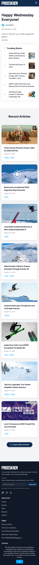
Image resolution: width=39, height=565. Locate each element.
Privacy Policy (7, 524)
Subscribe (32, 484)
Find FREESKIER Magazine (12, 538)
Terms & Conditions (9, 528)
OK (19, 561)
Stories (4, 505)
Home (4, 502)
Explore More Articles (21, 445)
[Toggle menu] (36, 3)
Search (4, 515)
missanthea (10, 25)
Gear (3, 508)
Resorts (4, 512)
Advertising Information (10, 531)
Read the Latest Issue (10, 534)
